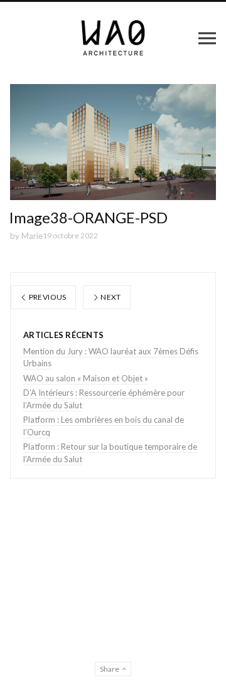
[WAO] (113, 37)
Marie (32, 236)
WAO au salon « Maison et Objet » (85, 378)
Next (110, 297)
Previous (46, 297)
